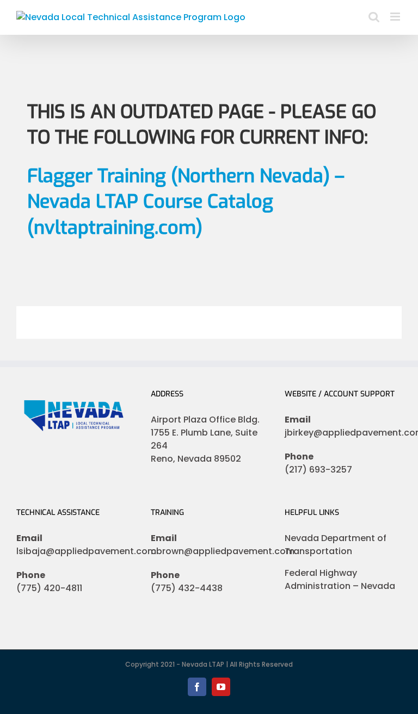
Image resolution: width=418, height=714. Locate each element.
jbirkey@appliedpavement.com (343, 432)
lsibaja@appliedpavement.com (74, 551)
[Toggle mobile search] (373, 16)
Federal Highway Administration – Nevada (340, 579)
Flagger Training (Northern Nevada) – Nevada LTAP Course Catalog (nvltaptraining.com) (186, 202)
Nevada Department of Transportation (335, 544)
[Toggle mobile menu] (396, 16)
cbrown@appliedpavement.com (209, 551)
